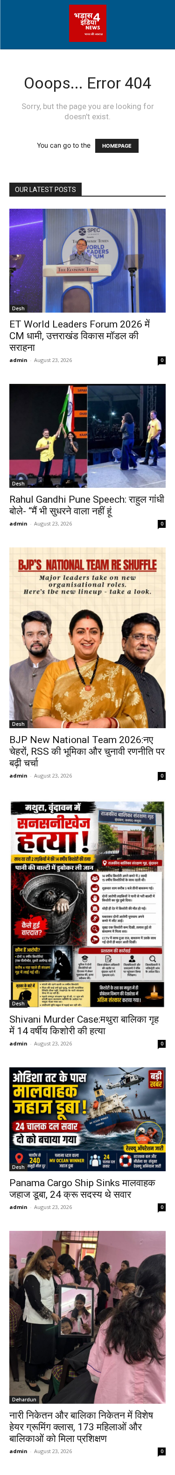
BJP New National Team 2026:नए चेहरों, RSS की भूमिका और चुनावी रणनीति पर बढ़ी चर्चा (87, 751)
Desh (18, 308)
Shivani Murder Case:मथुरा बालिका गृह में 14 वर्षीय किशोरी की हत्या (84, 1025)
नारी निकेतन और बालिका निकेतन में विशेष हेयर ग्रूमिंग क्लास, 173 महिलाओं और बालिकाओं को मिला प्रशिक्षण (81, 1427)
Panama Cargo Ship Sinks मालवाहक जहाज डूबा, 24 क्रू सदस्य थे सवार (82, 1188)
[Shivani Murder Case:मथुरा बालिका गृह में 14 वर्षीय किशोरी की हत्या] (87, 903)
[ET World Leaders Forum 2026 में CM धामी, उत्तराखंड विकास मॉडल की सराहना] (87, 261)
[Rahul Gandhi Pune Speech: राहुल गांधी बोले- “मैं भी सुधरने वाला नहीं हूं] (87, 435)
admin (18, 359)
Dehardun (24, 1399)
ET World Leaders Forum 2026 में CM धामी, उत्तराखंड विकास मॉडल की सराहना (79, 336)
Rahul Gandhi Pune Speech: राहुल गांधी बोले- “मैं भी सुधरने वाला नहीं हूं (86, 505)
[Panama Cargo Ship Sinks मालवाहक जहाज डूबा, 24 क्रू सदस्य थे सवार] (87, 1119)
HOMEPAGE (117, 146)
